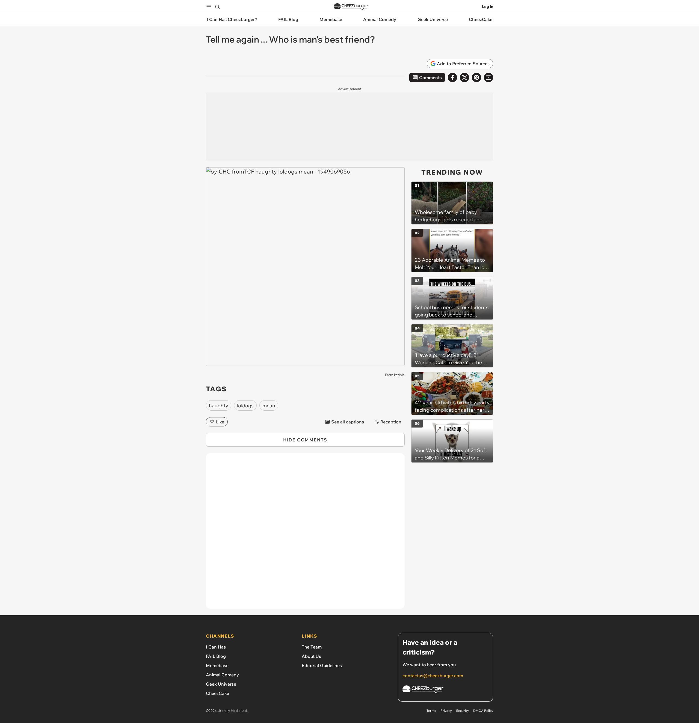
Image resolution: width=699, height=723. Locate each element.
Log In (487, 6)
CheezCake (217, 693)
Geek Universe (221, 684)
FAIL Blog (216, 656)
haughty (218, 405)
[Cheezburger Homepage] (351, 6)
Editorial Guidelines (322, 665)
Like (220, 422)
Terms (431, 711)
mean (268, 405)
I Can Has (216, 647)
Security (462, 711)
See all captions (347, 422)
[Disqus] (305, 534)
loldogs (245, 405)
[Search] (217, 6)
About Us (311, 656)
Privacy (446, 711)
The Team (312, 647)
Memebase (217, 665)
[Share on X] (464, 77)
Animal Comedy (222, 674)
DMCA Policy (483, 711)
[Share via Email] (488, 77)
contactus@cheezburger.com (432, 675)
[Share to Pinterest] (476, 77)
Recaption (390, 422)
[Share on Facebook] (452, 77)
